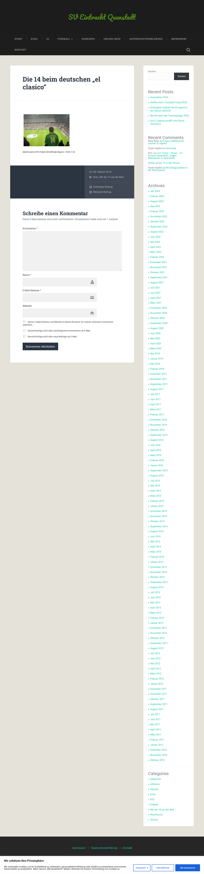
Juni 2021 (155, 292)
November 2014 (158, 516)
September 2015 (159, 470)
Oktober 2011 (157, 699)
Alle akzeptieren (187, 868)
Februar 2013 (157, 617)
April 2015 (155, 490)
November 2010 (158, 755)
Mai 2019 (155, 353)
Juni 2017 (155, 399)
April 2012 (155, 668)
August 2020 (157, 328)
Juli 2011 (155, 714)
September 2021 (159, 277)
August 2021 (157, 282)
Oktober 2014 (157, 521)
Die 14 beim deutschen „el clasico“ (61, 83)
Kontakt (20, 49)
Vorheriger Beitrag (103, 186)
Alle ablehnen (162, 868)
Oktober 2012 (157, 638)
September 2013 (159, 582)
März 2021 (155, 302)
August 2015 (157, 475)
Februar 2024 (157, 196)
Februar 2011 (157, 739)
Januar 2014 (156, 562)
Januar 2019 (156, 358)
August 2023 (157, 201)
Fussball (64, 38)
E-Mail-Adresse (32, 290)
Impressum (178, 38)
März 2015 (155, 495)
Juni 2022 (155, 236)
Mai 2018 (155, 363)
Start (18, 38)
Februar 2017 (157, 414)
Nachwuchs (156, 814)
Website (27, 306)
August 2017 (157, 389)
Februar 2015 (157, 501)
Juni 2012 (155, 658)
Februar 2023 (157, 211)
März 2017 (155, 409)
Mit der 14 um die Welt (111, 177)
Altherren (155, 784)
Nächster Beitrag (102, 192)
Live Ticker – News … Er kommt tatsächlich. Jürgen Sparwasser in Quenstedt (165, 155)
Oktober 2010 (157, 760)
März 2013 (155, 612)
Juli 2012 (155, 653)
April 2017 (155, 404)
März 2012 (155, 673)
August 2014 (157, 531)
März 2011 (155, 734)
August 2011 (157, 709)
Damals (154, 789)
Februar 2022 (157, 257)
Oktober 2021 (157, 272)
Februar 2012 (157, 678)
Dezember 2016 (158, 419)
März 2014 (155, 551)
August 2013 (157, 587)
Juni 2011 (155, 719)
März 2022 (155, 252)
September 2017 (159, 384)
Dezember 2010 (158, 749)
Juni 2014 (155, 536)
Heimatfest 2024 (159, 97)
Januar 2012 (156, 683)
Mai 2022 (155, 242)
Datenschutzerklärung (146, 38)
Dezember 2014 (158, 511)
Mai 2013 (155, 602)
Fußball (154, 804)
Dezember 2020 (158, 307)
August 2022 (157, 231)
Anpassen (141, 868)
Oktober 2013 (157, 577)
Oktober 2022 (157, 221)
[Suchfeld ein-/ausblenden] (188, 49)
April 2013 (155, 607)
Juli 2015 (155, 480)
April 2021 (155, 297)
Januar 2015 (156, 506)
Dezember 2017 (158, 374)
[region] (102, 865)
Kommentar (30, 228)
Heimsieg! (170, 148)
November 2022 (158, 216)
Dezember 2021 (158, 262)
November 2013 (158, 572)
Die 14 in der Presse (169, 163)
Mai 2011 (155, 724)
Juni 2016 (155, 445)
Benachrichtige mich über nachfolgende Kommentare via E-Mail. (59, 330)
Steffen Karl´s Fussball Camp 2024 (168, 102)
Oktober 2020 (157, 318)
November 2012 (158, 633)
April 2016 (155, 450)
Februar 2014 (157, 556)
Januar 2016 (156, 465)
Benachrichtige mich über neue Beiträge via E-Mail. (52, 336)
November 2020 (158, 313)
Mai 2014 (155, 541)
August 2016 (157, 440)
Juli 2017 (155, 394)
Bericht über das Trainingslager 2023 (169, 115)
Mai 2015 (155, 485)
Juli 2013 (155, 592)
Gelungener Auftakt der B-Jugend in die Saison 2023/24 (169, 109)
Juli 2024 (155, 191)
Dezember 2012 (158, 627)
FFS (152, 799)
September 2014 (159, 526)
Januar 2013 (156, 623)
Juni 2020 (155, 333)
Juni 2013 (155, 597)
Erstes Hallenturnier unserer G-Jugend (166, 142)
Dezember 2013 (158, 567)
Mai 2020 (155, 338)
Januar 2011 (156, 744)
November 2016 (158, 424)
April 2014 (155, 546)
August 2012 (157, 648)
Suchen (152, 71)
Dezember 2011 (158, 688)
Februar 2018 (157, 368)
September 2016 (159, 435)
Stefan (151, 163)
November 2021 (158, 267)
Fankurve (88, 38)
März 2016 (155, 455)
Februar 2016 (157, 460)
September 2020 (159, 323)
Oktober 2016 (157, 429)
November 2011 (158, 694)
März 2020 (155, 348)
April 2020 (155, 343)
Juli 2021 (155, 287)
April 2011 (155, 729)
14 (47, 38)
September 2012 (159, 643)
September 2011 (159, 704)
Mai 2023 (155, 206)
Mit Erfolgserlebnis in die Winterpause (168, 169)
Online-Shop (112, 38)
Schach (154, 819)
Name (27, 275)
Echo (34, 38)
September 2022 (159, 226)
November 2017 (158, 379)
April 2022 (155, 247)
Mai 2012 (155, 663)
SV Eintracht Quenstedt (102, 16)
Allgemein (155, 779)
